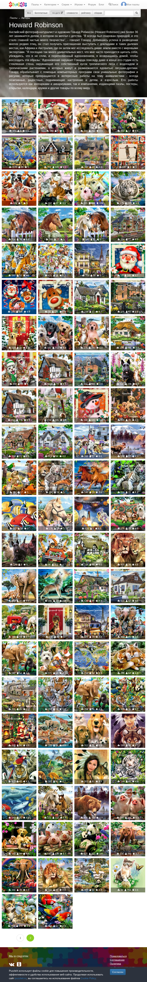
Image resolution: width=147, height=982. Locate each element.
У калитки (19, 212)
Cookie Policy (88, 978)
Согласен (117, 972)
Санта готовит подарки (19, 718)
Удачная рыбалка (91, 791)
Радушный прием (55, 610)
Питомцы (128, 357)
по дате (56, 13)
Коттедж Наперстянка (91, 574)
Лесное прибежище (127, 429)
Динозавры (55, 754)
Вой (55, 574)
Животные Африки (128, 610)
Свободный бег (92, 465)
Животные (19, 104)
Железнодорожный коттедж (128, 214)
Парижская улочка (91, 610)
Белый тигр (128, 176)
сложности (72, 13)
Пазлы (35, 4)
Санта (128, 248)
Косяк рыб (19, 501)
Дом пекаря (92, 140)
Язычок (91, 176)
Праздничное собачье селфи (55, 106)
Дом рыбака (128, 574)
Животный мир (128, 682)
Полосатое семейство (128, 754)
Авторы (25, 17)
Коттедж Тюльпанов (128, 285)
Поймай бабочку (19, 899)
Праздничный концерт (19, 357)
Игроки (79, 4)
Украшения (19, 285)
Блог (101, 4)
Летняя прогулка (55, 791)
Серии (66, 4)
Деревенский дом (55, 357)
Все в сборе (19, 610)
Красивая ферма (19, 682)
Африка (55, 718)
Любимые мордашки (92, 104)
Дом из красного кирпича (19, 431)
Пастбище (55, 212)
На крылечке (19, 827)
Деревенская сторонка (55, 501)
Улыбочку (55, 321)
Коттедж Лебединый (128, 321)
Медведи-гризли (127, 827)
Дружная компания (55, 465)
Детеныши (19, 646)
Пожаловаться (118, 956)
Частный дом (55, 140)
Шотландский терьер (19, 538)
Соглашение (117, 959)
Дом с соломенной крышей (92, 540)
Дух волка (91, 754)
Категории (50, 4)
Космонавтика (91, 501)
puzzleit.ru (21, 978)
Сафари (55, 538)
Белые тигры (128, 465)
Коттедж (91, 285)
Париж (92, 248)
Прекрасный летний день (128, 793)
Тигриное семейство (55, 682)
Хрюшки (55, 827)
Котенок (128, 863)
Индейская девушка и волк (128, 720)
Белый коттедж (55, 429)
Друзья (92, 321)
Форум (92, 4)
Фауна (128, 104)
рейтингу (86, 13)
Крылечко (128, 393)
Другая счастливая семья (128, 540)
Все (29, 13)
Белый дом (19, 393)
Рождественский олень (55, 285)
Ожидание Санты (19, 321)
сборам (98, 13)
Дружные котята (55, 176)
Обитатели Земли (19, 140)
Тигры (19, 248)
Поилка (55, 393)
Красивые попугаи (55, 899)
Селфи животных (55, 248)
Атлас (91, 646)
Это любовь (92, 212)
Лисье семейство (128, 646)
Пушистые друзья (91, 718)
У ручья (91, 827)
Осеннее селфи (19, 176)
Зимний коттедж (91, 357)
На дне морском (19, 791)
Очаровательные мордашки (128, 142)
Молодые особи (91, 682)
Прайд (55, 863)
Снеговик (91, 393)
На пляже (91, 429)
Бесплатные (41, 13)
